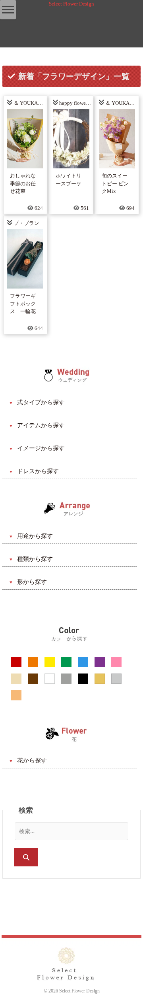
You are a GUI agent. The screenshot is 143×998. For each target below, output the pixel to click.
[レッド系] (16, 662)
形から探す (32, 582)
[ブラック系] (83, 679)
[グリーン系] (66, 662)
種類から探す (35, 559)
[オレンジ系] (33, 662)
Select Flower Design (71, 4)
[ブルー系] (83, 662)
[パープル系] (100, 662)
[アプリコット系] (16, 695)
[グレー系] (66, 679)
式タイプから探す (41, 402)
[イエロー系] (49, 662)
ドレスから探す (38, 471)
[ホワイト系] (49, 679)
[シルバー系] (116, 679)
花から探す (32, 760)
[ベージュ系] (16, 679)
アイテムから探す (41, 425)
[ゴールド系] (100, 679)
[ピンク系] (116, 662)
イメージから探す (41, 448)
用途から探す (35, 536)
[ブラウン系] (33, 679)
